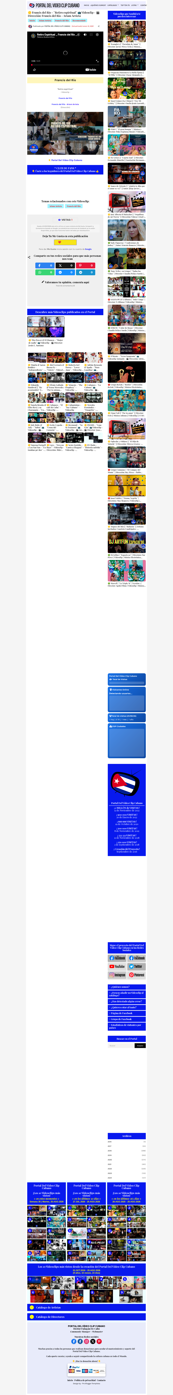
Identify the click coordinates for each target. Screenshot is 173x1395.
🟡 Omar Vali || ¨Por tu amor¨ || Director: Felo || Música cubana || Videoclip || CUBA (126, 414)
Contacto (144, 5)
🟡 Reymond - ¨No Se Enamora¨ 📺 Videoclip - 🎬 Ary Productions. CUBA (74, 427)
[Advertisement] (127, 631)
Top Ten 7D (125, 5)
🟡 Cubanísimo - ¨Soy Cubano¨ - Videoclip (73, 407)
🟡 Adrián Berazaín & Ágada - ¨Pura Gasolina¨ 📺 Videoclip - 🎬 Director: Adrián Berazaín (93, 367)
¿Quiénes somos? (98, 5)
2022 (127, 1169)
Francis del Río (62, 20)
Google (88, 249)
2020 (127, 1160)
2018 (127, 1151)
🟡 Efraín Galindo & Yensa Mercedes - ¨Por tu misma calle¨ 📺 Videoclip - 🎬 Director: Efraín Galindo (56, 387)
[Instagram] (86, 1341)
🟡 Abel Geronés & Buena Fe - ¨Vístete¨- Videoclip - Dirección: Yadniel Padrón (56, 367)
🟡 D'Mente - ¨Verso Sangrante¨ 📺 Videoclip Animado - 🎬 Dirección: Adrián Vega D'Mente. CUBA (126, 357)
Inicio (86, 5)
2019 (127, 1155)
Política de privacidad (85, 1380)
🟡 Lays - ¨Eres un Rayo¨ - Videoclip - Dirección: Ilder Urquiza (55, 447)
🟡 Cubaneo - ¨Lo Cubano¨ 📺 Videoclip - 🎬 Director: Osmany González (92, 387)
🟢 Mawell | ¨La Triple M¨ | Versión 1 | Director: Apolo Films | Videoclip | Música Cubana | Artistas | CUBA (126, 584)
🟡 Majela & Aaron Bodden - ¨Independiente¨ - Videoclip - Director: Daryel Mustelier (36, 367)
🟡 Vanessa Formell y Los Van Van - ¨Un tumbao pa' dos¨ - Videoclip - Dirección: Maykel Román (37, 447)
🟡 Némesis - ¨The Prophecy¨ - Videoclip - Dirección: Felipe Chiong (73, 387)
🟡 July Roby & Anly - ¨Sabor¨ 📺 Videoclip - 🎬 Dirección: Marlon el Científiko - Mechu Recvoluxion (37, 427)
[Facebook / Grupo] (80, 1341)
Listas (134, 5)
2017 (127, 1146)
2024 (127, 1178)
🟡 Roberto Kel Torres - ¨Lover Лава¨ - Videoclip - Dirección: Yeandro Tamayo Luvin (74, 367)
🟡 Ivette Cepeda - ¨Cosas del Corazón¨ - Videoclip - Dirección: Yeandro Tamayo (55, 427)
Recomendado (79, 20)
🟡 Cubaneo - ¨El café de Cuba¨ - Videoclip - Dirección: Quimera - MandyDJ (56, 407)
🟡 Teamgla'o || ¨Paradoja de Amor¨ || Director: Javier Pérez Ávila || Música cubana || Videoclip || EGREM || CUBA (124, 45)
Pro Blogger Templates (91, 1383)
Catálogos (112, 5)
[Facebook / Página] (73, 1341)
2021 (127, 1164)
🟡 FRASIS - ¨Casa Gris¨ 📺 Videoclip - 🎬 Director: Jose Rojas (93, 427)
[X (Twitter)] (92, 1341)
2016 (127, 1142)
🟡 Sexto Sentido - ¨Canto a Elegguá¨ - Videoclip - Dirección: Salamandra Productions (74, 447)
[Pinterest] (99, 1341)
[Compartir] (99, 26)
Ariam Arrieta (45, 20)
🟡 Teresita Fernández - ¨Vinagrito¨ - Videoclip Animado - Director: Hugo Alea (92, 407)
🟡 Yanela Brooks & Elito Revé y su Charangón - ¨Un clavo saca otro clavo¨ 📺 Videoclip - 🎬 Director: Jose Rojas (37, 407)
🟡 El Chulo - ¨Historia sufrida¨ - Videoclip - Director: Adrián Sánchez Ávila (93, 447)
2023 (127, 1173)
